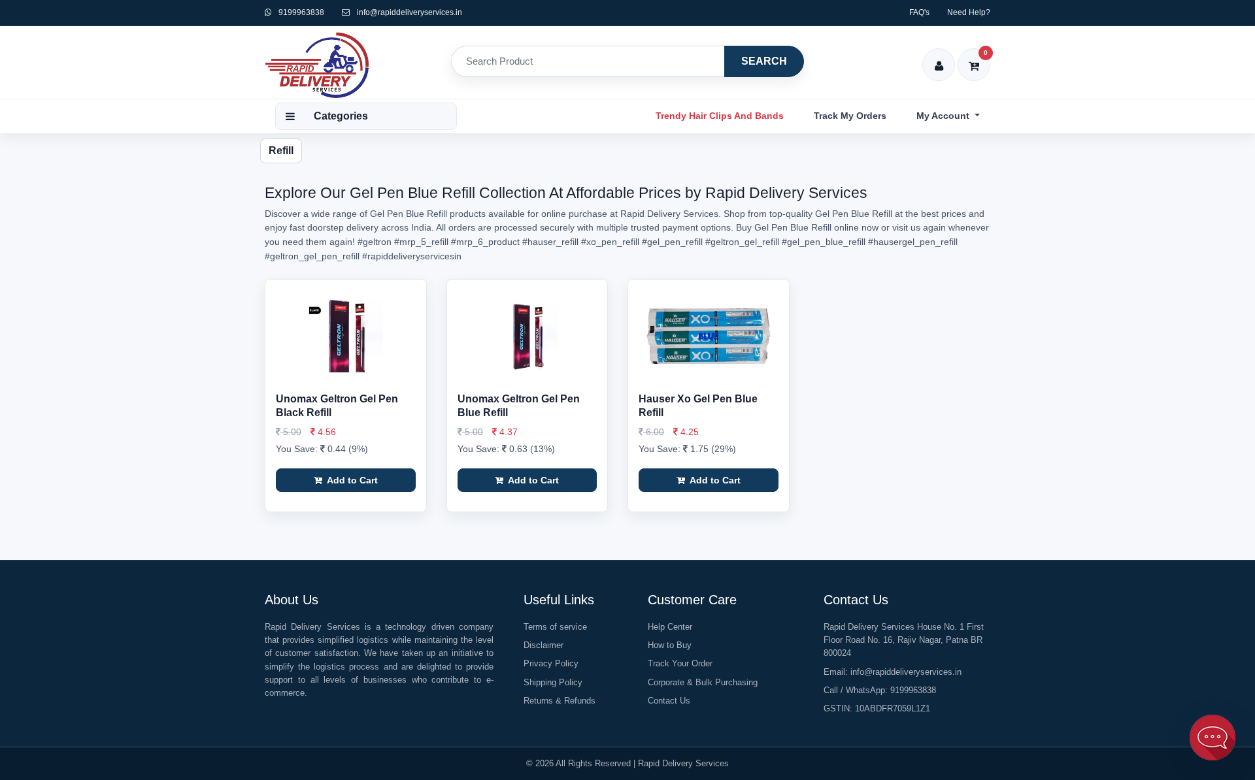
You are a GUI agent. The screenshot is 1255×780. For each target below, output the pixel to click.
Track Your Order (680, 663)
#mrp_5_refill (421, 241)
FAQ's (919, 12)
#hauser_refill (550, 241)
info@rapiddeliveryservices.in (409, 12)
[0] (974, 57)
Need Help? (968, 12)
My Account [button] (944, 115)
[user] (939, 57)
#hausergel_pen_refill (913, 241)
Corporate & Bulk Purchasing (703, 682)
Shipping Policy (553, 682)
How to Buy (670, 645)
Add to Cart (351, 480)
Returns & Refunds (559, 701)
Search (764, 61)
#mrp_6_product (485, 241)
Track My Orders (850, 115)
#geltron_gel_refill (742, 241)
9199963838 (300, 12)
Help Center (670, 627)
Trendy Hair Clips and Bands (720, 115)
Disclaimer (543, 645)
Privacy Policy (551, 663)
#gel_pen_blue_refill (823, 241)
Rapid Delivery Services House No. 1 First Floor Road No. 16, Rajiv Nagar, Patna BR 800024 (904, 640)
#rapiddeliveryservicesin (411, 256)
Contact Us (669, 701)
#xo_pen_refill (610, 241)
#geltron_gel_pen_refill (312, 256)
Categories (341, 116)
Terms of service (555, 627)
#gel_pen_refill (672, 241)
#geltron (375, 241)
